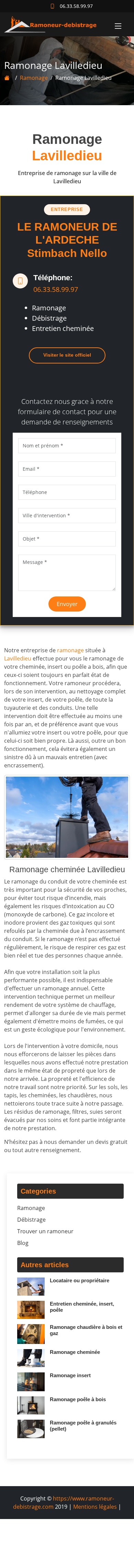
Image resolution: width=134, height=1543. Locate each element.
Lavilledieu (17, 658)
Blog (23, 1243)
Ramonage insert (70, 1375)
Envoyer (67, 604)
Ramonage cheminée (75, 1352)
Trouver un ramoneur (45, 1231)
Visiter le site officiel (67, 355)
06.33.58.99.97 (55, 289)
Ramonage (34, 78)
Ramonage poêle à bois (78, 1399)
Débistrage (31, 1219)
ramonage (70, 650)
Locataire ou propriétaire (79, 1280)
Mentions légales (95, 1506)
